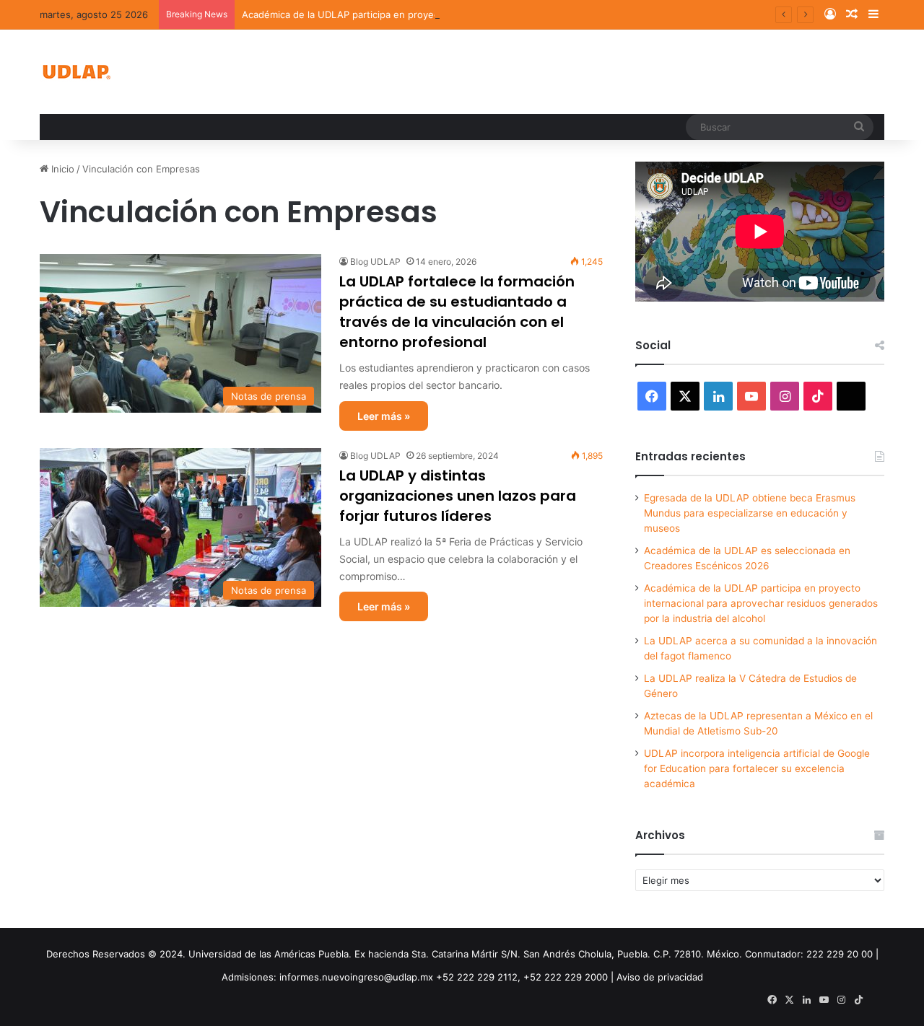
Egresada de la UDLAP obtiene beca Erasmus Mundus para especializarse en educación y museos (749, 513)
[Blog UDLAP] (76, 71)
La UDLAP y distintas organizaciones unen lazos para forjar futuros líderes (457, 495)
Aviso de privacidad (659, 977)
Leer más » (383, 416)
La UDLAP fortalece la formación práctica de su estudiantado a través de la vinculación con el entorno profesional (457, 311)
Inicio (61, 169)
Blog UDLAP (375, 261)
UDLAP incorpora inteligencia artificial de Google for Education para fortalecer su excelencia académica (757, 768)
